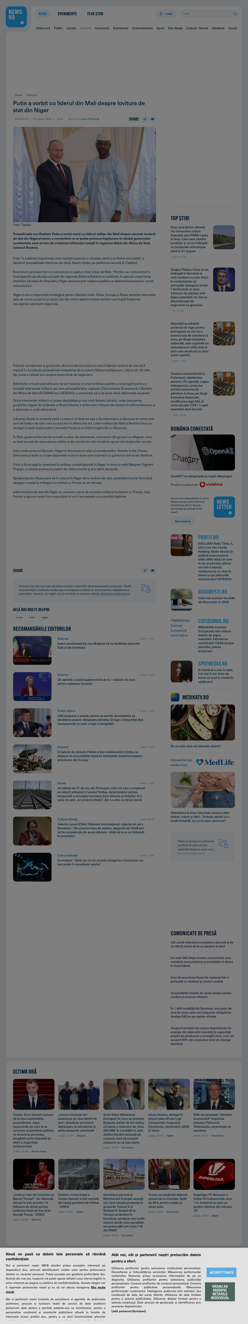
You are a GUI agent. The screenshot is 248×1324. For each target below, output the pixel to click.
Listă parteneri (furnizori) (128, 1311)
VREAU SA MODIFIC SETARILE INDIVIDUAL (220, 1292)
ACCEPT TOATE (221, 1272)
